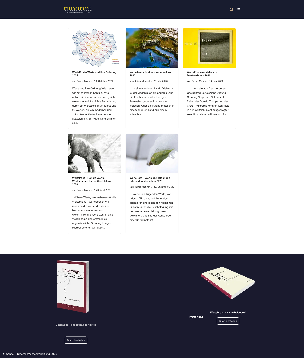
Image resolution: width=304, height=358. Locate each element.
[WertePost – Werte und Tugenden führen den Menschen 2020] (152, 153)
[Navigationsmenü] (238, 9)
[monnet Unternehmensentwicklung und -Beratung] (78, 9)
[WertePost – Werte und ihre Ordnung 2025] (94, 48)
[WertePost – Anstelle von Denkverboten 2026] (209, 48)
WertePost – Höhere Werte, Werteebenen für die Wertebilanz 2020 (91, 181)
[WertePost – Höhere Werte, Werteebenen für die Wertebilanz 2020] (94, 153)
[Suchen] (232, 9)
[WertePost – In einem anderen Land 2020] (152, 48)
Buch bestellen (76, 340)
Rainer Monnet (85, 81)
